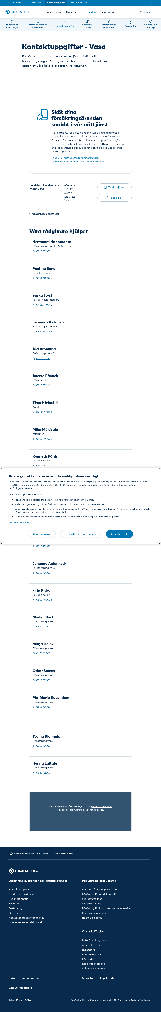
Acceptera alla (119, 533)
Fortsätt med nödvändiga (80, 533)
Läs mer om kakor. (20, 522)
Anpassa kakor (42, 533)
